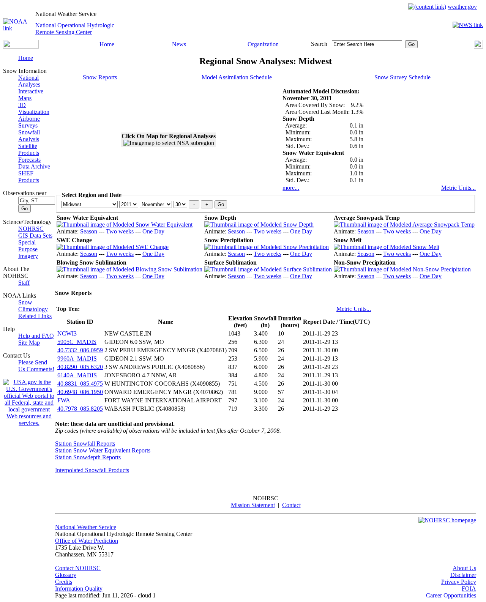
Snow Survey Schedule (402, 77)
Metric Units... (458, 187)
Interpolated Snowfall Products (92, 470)
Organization (263, 44)
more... (290, 187)
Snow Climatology (33, 305)
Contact (291, 505)
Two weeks (120, 231)
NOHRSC (31, 228)
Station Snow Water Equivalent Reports (102, 450)
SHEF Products (28, 176)
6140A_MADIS (77, 375)
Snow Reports (100, 77)
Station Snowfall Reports (85, 443)
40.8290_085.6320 (80, 367)
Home (106, 44)
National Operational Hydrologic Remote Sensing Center (74, 28)
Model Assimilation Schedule (237, 77)
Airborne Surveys (29, 122)
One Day (153, 231)
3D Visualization (33, 108)
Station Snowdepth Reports (88, 457)
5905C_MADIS (76, 342)
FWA (63, 400)
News (179, 44)
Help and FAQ (36, 336)
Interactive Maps (30, 94)
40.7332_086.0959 (80, 350)
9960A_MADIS (77, 358)
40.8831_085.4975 (80, 383)
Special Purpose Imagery (28, 249)
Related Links (35, 316)
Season (88, 231)
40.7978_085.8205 (80, 408)
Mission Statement (253, 505)
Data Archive (34, 166)
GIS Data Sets (35, 235)
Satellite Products (28, 149)
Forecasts (29, 159)
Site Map (29, 342)
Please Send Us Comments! (36, 365)
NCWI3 (67, 333)
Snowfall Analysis (29, 135)
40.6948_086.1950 (80, 392)
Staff (24, 282)
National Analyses (29, 81)
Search (319, 44)
